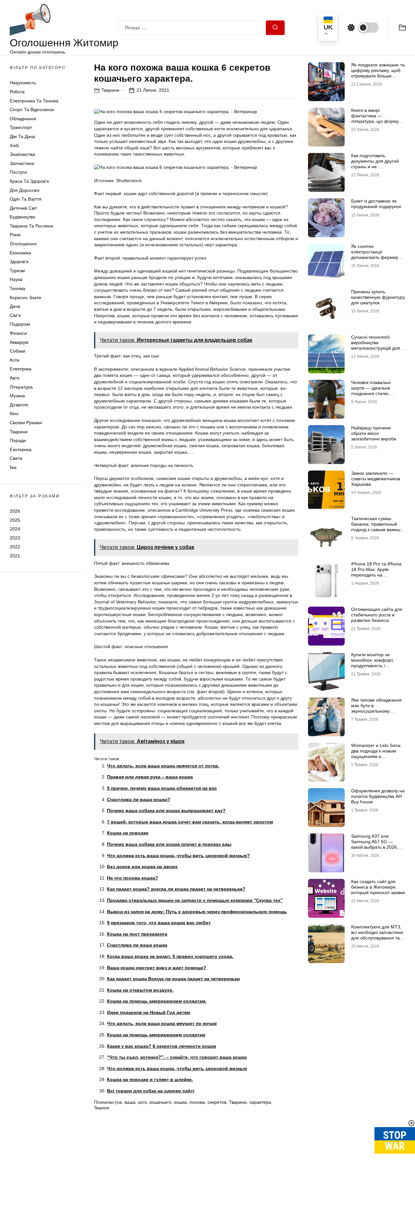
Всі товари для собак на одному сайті (150, 1090)
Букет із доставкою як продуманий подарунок (376, 203)
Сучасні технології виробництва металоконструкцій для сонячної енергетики (375, 345)
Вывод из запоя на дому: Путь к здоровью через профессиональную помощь (197, 911)
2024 (15, 528)
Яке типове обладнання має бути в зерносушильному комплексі (376, 708)
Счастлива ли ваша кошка (137, 945)
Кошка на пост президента (137, 934)
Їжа (13, 467)
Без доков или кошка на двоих (142, 866)
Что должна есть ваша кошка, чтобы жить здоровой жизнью (177, 1068)
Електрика (20, 368)
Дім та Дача (22, 136)
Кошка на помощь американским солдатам (156, 1034)
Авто (14, 377)
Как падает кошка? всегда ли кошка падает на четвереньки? (176, 889)
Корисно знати (25, 297)
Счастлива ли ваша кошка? (138, 799)
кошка (180, 1102)
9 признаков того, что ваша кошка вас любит (159, 922)
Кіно (14, 413)
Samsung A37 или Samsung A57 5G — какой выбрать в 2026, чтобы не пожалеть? (374, 844)
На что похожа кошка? (132, 877)
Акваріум (19, 342)
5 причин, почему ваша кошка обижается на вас (162, 788)
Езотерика (20, 449)
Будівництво (22, 216)
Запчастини (22, 163)
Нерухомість (23, 82)
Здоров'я (19, 261)
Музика (17, 395)
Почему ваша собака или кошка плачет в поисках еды (169, 844)
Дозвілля (19, 404)
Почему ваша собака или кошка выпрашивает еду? (166, 810)
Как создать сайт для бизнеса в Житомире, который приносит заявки (378, 887)
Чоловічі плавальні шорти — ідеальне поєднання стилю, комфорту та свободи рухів (374, 393)
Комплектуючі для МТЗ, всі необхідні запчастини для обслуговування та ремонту (377, 935)
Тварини (19, 431)
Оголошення (23, 243)
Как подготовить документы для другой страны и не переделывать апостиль (376, 163)
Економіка (20, 252)
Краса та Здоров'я (29, 181)
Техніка (17, 288)
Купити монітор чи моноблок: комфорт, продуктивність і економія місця (372, 662)
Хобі (14, 145)
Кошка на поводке (127, 832)
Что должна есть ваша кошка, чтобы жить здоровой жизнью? (178, 855)
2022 (15, 546)
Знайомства (22, 154)
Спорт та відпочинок (32, 109)
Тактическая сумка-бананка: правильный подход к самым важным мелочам (377, 526)
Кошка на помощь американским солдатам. (157, 1001)
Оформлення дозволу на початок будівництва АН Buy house (378, 796)
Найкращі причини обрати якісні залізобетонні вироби (373, 433)
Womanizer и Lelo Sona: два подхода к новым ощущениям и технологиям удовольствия (376, 756)
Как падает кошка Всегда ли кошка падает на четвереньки (173, 978)
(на (118, 1102)
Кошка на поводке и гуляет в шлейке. (150, 1079)
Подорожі (20, 324)
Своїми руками (26, 422)
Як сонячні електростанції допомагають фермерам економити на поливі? (377, 254)
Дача (15, 306)
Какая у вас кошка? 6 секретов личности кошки (161, 1046)
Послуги (18, 172)
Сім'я (15, 315)
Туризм (17, 270)
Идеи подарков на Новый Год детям (148, 1012)
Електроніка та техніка (34, 100)
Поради (18, 440)
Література (21, 387)
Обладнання (23, 118)
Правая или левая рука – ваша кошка (150, 776)
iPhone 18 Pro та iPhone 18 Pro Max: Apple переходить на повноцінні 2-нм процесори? (376, 574)
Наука (16, 279)
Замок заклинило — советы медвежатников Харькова (375, 479)
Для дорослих (25, 190)
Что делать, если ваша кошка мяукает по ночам (162, 1023)
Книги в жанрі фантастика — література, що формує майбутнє (376, 118)
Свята (16, 458)
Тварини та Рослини (31, 225)
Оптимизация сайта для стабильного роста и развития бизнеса (376, 615)
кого (142, 1102)
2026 (15, 511)
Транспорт (21, 127)
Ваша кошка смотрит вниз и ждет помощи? (156, 967)
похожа (197, 1102)
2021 (15, 555)
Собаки (17, 351)
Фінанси (18, 333)
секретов (217, 1102)
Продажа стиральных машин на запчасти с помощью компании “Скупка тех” (195, 900)
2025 (15, 519)
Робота (17, 91)
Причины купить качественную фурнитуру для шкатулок (378, 297)
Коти (14, 360)
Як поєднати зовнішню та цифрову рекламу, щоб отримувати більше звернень (378, 73)
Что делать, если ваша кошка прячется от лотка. (163, 765)
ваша (130, 1102)
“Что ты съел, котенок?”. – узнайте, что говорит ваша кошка (177, 1057)
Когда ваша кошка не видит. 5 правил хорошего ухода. (170, 956)
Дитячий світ (23, 208)
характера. (260, 1102)
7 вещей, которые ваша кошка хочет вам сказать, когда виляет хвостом (190, 821)
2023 (15, 538)
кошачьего (160, 1102)
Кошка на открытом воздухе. (140, 990)
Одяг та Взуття (26, 199)
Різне (15, 234)
